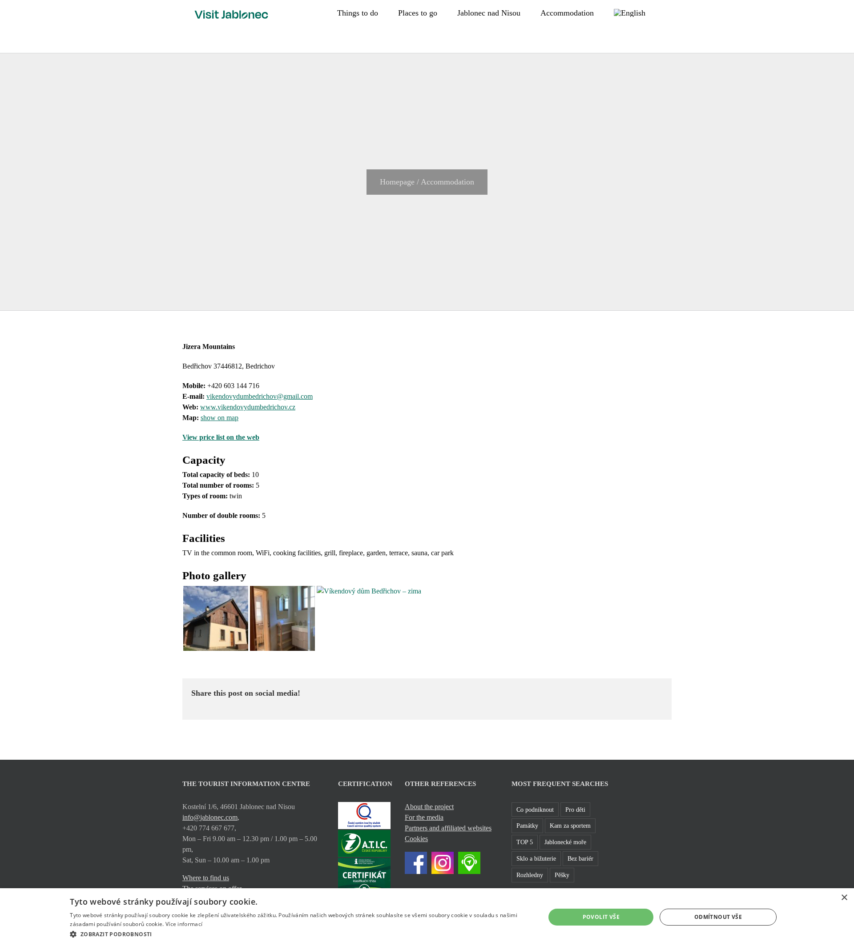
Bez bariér (580, 858)
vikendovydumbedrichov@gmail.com (259, 396)
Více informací (183, 924)
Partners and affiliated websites (448, 828)
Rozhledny (529, 874)
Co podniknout (535, 809)
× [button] (844, 897)
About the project (429, 806)
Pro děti (575, 809)
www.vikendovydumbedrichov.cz (247, 407)
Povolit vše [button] (601, 917)
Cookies (416, 838)
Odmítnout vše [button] (718, 917)
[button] (668, 12)
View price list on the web (220, 437)
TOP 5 (524, 842)
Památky (527, 825)
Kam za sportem (570, 825)
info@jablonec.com (210, 817)
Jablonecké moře (565, 842)
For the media (424, 817)
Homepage (397, 181)
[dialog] (427, 917)
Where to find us (205, 878)
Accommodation (447, 181)
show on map (219, 417)
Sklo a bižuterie (536, 858)
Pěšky (562, 874)
